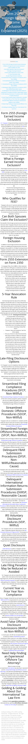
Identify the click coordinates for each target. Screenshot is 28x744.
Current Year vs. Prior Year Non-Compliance (14, 99)
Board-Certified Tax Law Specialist (14, 615)
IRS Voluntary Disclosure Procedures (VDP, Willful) (14, 94)
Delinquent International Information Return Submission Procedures (13, 504)
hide (17, 61)
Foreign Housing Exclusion (14, 71)
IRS (23, 126)
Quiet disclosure (7, 548)
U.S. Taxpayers (4, 123)
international (11, 668)
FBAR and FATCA (5, 600)
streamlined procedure (19, 636)
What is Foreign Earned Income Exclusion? (14, 66)
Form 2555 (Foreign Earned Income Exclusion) (14, 64)
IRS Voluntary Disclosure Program (19, 643)
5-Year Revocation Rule (14, 74)
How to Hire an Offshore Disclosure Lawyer (16, 685)
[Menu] (14, 8)
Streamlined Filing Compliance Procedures (13, 397)
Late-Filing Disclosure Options (14, 76)
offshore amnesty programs (7, 580)
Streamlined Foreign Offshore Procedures (11, 440)
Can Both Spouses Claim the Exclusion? (14, 69)
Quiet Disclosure (14, 95)
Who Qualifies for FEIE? (14, 67)
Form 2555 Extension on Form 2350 (14, 72)
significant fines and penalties (16, 650)
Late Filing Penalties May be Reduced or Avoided (14, 97)
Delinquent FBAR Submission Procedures (17, 475)
